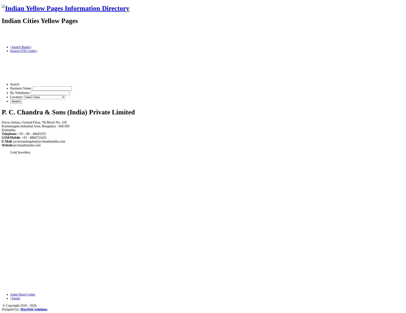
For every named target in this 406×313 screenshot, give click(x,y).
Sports (16, 298)
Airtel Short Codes (22, 294)
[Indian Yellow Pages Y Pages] (65, 8)
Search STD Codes (23, 51)
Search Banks (21, 47)
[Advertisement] (51, 35)
